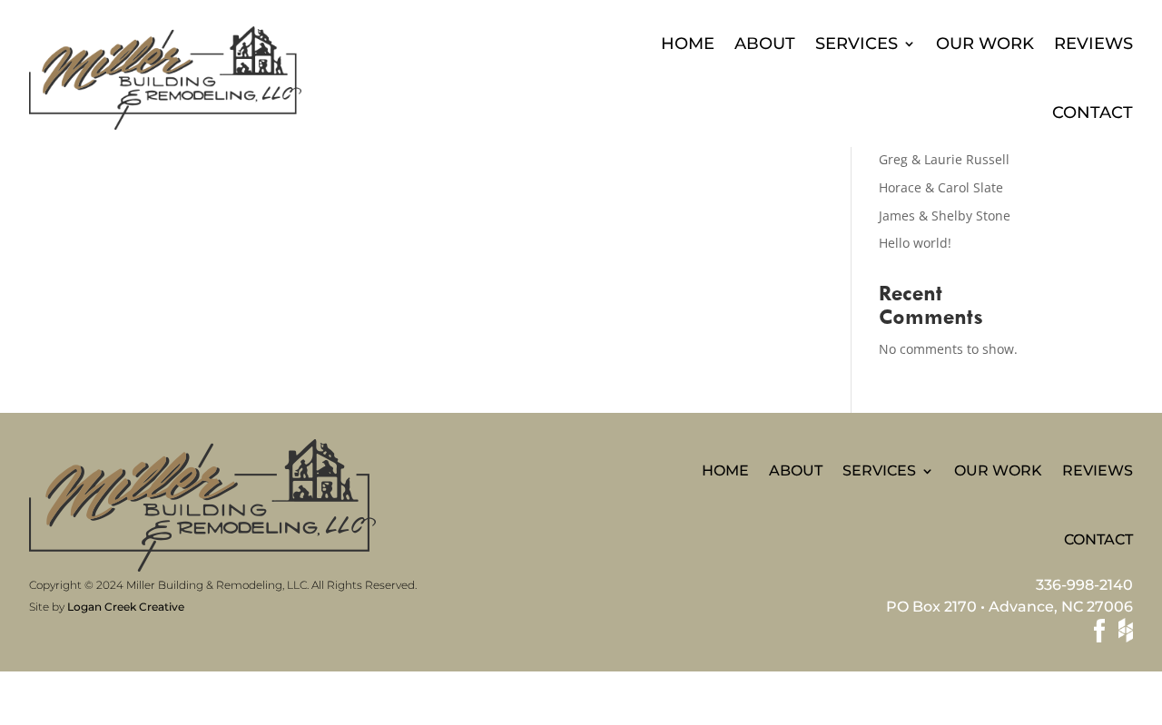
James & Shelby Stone (944, 215)
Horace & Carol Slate (941, 187)
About (764, 44)
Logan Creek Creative (125, 606)
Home (687, 44)
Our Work (985, 44)
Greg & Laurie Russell (944, 159)
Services (856, 44)
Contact (1092, 112)
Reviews (1093, 44)
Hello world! (915, 242)
